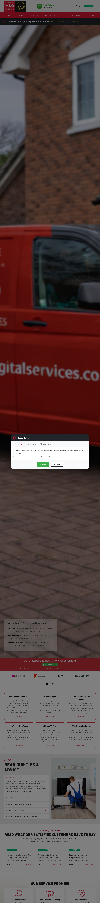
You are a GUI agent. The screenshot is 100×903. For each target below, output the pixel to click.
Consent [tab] (19, 444)
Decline (58, 464)
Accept (44, 464)
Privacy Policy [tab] (46, 444)
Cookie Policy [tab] (32, 444)
